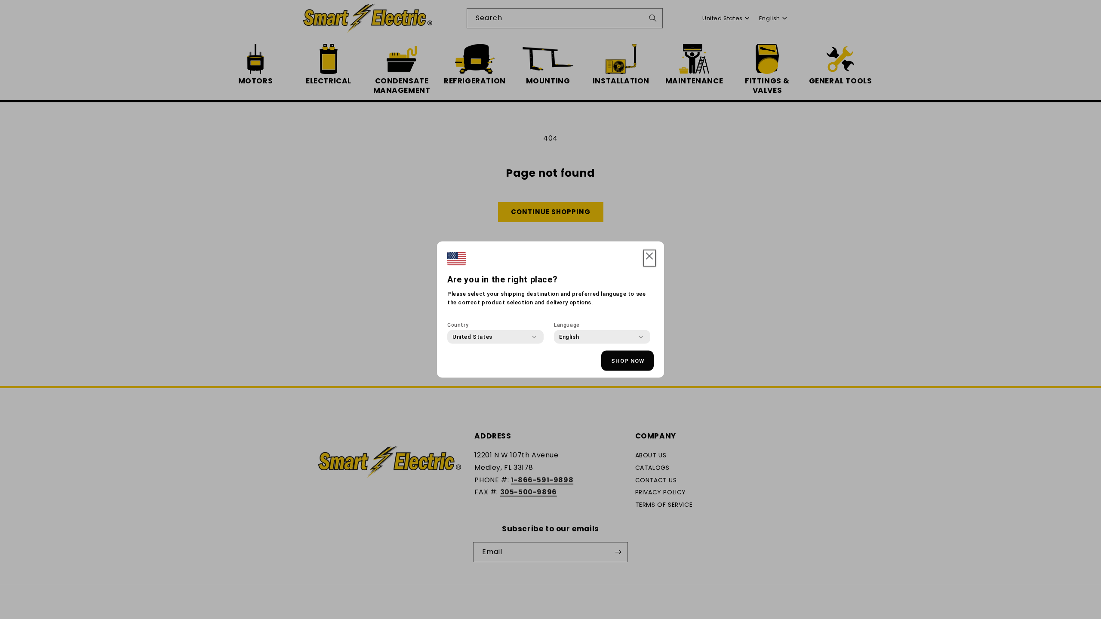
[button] (649, 258)
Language (567, 325)
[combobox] (472, 337)
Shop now (627, 360)
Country (457, 325)
